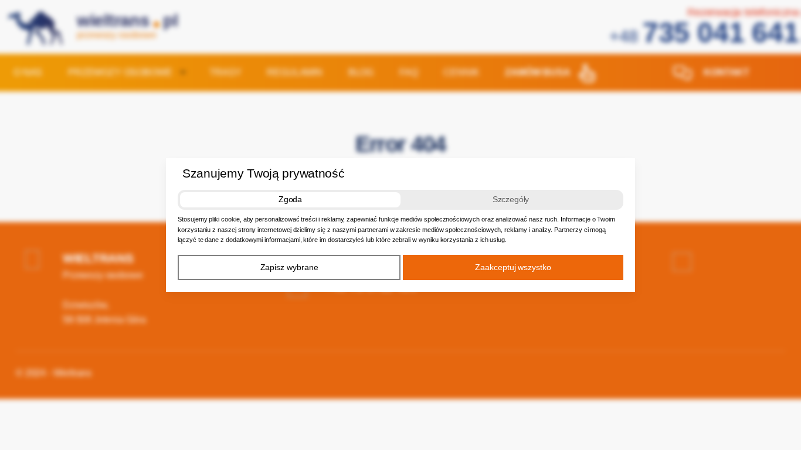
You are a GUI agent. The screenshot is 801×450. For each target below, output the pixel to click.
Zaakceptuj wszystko (513, 267)
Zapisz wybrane (289, 267)
